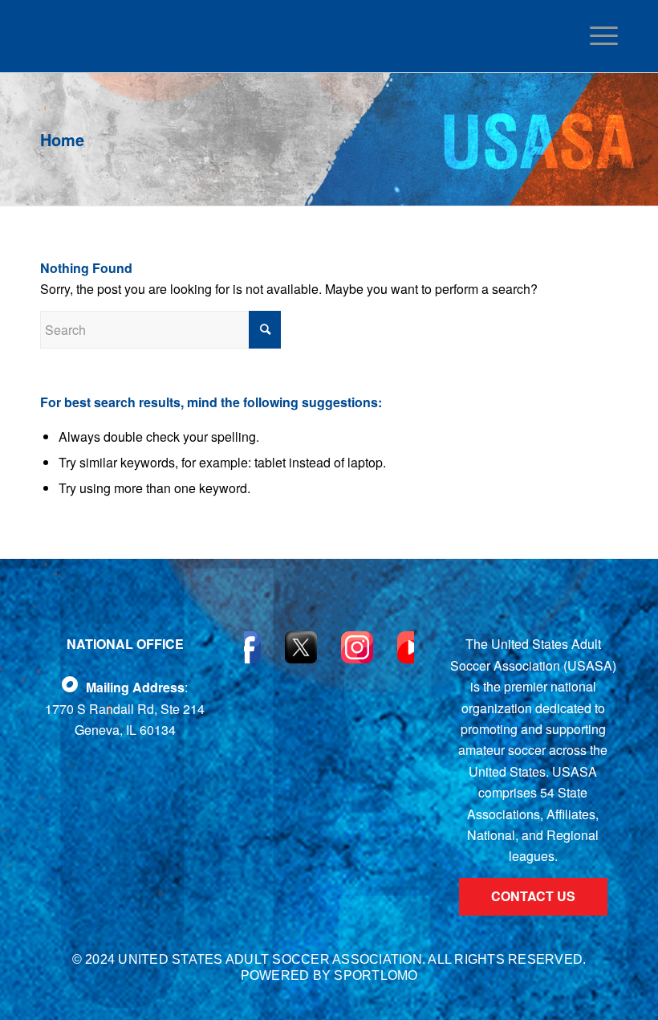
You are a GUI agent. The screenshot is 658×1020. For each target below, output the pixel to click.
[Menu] (600, 35)
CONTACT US (533, 896)
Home (62, 139)
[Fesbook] (70, 684)
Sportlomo (375, 975)
